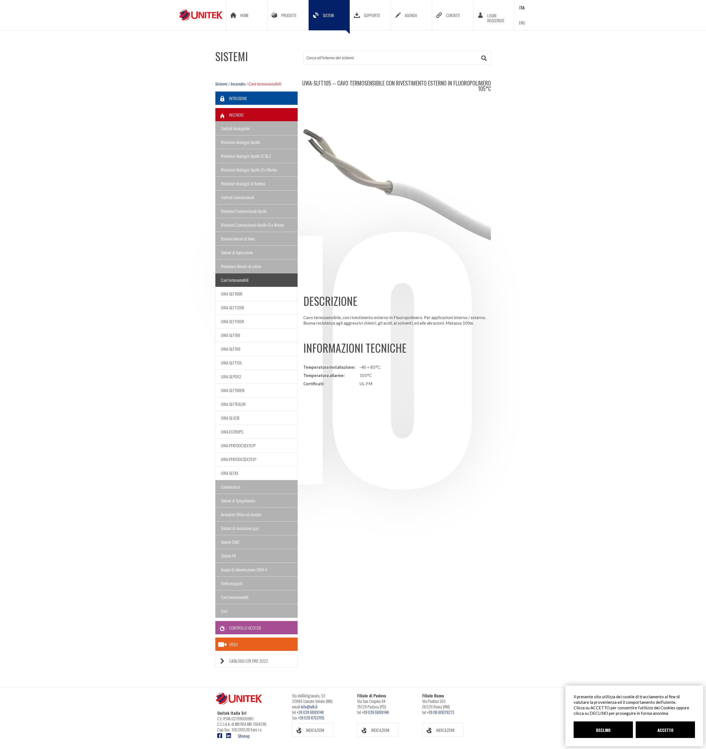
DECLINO (603, 730)
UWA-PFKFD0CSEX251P (238, 459)
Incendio (238, 83)
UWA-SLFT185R (232, 321)
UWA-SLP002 (231, 376)
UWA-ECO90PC (232, 432)
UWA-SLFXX (229, 473)
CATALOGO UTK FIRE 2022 (248, 661)
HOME (244, 15)
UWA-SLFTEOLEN (233, 404)
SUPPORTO (372, 15)
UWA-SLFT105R (232, 307)
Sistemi (221, 83)
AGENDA (411, 15)
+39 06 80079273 (440, 712)
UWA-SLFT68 (230, 335)
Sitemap (244, 736)
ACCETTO (665, 730)
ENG (522, 23)
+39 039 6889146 (310, 712)
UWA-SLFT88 (230, 349)
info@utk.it (309, 706)
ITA (522, 7)
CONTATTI (453, 15)
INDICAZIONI (315, 730)
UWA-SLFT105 (231, 363)
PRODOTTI (288, 15)
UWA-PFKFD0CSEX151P (238, 445)
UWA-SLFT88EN (232, 390)
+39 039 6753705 (311, 718)
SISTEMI (328, 15)
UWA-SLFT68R (231, 294)
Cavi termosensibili (264, 83)
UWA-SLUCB (230, 418)
